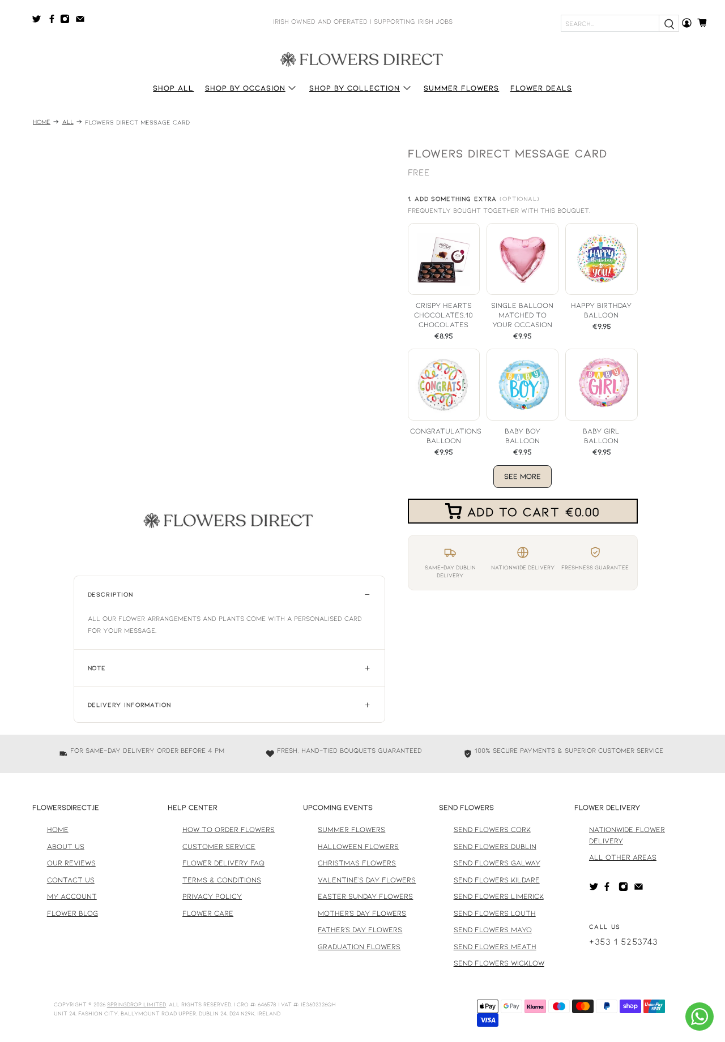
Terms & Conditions (221, 879)
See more (522, 476)
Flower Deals (541, 87)
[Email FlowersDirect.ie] (83, 21)
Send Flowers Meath (495, 946)
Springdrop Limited (136, 1004)
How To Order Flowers (228, 829)
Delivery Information (129, 704)
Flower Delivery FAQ (223, 862)
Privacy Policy (212, 896)
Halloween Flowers (358, 846)
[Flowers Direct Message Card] (229, 353)
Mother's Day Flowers (362, 912)
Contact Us (71, 879)
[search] (669, 23)
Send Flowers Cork (492, 829)
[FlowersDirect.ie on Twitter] (39, 21)
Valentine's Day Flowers (367, 879)
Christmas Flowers (357, 862)
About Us (65, 846)
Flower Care (207, 912)
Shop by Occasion (245, 87)
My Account (72, 896)
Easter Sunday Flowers (365, 896)
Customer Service (218, 846)
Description (110, 594)
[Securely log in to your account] (686, 23)
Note (97, 667)
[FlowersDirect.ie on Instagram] (67, 21)
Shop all (173, 87)
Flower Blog (72, 912)
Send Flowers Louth (495, 912)
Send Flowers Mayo (493, 929)
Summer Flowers (461, 87)
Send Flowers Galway (497, 862)
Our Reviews (71, 862)
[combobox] (610, 23)
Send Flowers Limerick (499, 896)
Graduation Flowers (359, 946)
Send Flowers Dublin (495, 846)
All (68, 122)
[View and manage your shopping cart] (705, 23)
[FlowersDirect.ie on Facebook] (53, 21)
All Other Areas (622, 856)
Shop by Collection (354, 87)
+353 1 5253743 (623, 941)
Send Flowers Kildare (497, 879)
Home (41, 122)
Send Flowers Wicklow (499, 962)
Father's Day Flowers (360, 929)
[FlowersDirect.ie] (362, 58)
